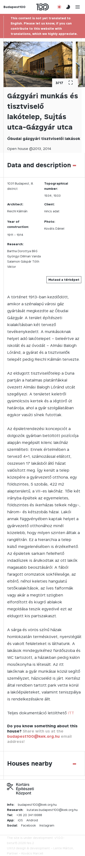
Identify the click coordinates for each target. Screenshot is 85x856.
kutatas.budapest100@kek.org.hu (52, 810)
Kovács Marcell (32, 853)
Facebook (28, 825)
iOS (20, 820)
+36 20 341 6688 (29, 815)
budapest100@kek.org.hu (33, 736)
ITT (71, 713)
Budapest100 (14, 7)
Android (32, 820)
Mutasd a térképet (63, 279)
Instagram (46, 825)
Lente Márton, (63, 848)
